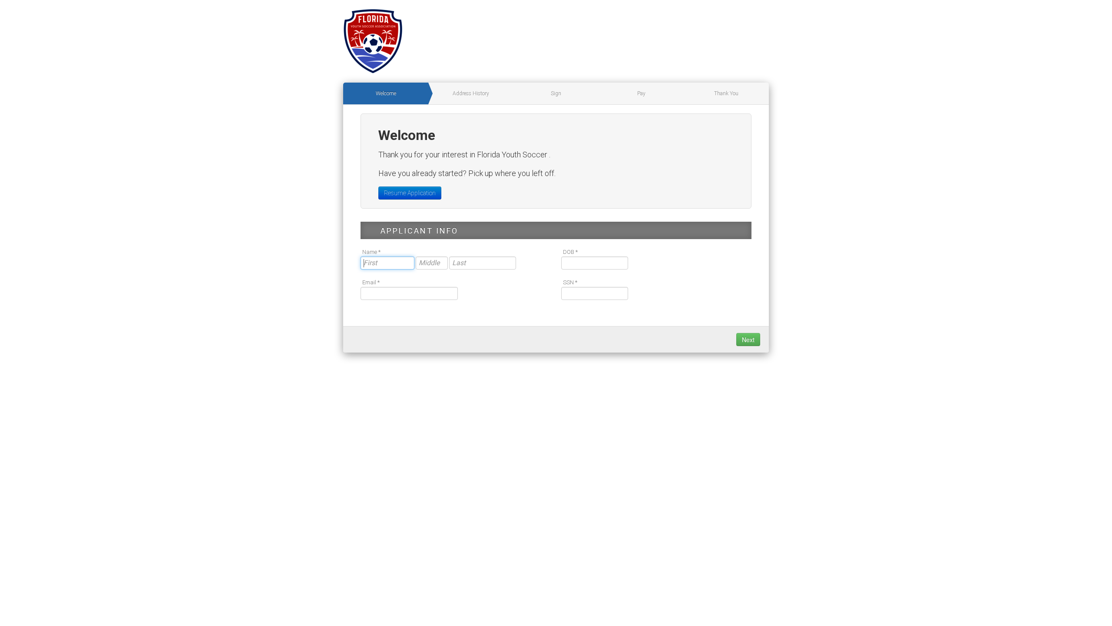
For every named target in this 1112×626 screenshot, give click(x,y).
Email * (371, 282)
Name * (371, 252)
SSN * (570, 282)
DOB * (570, 252)
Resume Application (410, 193)
